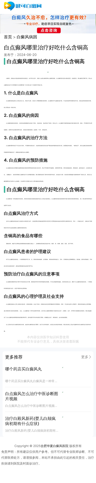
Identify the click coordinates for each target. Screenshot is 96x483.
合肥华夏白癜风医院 (54, 446)
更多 (84, 357)
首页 (8, 36)
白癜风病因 (27, 36)
